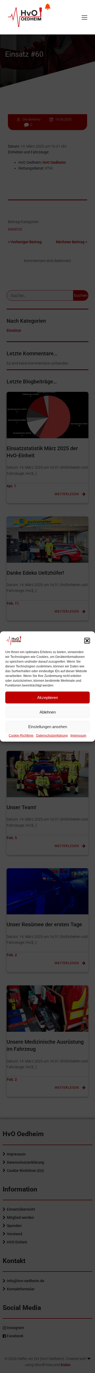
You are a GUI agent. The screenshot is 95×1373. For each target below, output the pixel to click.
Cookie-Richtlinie (21, 735)
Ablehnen (48, 712)
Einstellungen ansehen (47, 726)
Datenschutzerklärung (52, 735)
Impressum (78, 735)
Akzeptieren (47, 697)
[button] (87, 640)
